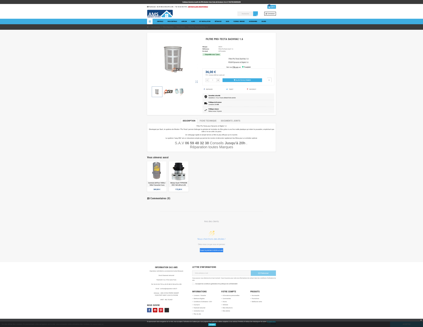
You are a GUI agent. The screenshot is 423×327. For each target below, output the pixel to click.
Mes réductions (228, 308)
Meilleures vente (257, 301)
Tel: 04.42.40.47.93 (181, 7)
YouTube (155, 310)
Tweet (231, 89)
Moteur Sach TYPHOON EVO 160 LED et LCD (178, 184)
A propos (197, 305)
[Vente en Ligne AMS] (160, 13)
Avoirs (225, 301)
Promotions (255, 298)
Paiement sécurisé (199, 308)
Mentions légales (199, 298)
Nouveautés (255, 295)
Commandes (227, 298)
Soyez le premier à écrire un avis (211, 250)
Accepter (212, 324)
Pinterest (252, 89)
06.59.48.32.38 (161, 7)
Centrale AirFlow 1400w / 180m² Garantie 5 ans (157, 184)
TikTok (167, 310)
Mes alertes (226, 311)
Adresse (225, 305)
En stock (205, 51)
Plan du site (197, 314)
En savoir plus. (271, 321)
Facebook (149, 310)
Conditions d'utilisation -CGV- (203, 301)
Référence (205, 49)
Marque (204, 47)
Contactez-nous (199, 311)
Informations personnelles (231, 295)
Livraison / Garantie (200, 295)
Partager (209, 89)
